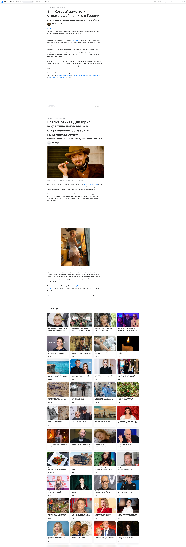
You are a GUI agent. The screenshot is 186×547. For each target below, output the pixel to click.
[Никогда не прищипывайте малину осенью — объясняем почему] (128, 393)
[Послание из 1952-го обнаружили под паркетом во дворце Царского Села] (58, 393)
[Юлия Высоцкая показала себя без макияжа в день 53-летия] (58, 532)
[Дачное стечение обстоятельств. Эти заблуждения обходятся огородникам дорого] (58, 509)
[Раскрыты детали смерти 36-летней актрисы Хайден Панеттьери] (105, 509)
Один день (74, 40)
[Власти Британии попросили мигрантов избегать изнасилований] (105, 416)
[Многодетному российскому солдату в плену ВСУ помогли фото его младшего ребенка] (81, 324)
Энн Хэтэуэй (51, 29)
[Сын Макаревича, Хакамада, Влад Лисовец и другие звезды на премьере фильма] (128, 532)
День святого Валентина (56, 77)
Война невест (94, 75)
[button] (75, 162)
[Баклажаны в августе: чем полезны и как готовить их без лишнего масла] (58, 463)
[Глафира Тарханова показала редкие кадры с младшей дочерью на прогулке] (58, 347)
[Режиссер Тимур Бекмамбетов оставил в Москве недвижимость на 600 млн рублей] (81, 439)
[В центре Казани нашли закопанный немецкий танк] (58, 416)
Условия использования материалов (167, 545)
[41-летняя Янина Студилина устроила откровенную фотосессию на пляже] (58, 486)
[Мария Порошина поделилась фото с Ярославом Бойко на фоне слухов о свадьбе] (128, 324)
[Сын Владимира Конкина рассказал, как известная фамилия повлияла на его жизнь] (128, 439)
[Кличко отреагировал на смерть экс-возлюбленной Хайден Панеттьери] (105, 532)
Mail (2, 545)
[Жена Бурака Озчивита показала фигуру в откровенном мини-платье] (58, 439)
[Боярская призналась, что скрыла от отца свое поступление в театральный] (81, 486)
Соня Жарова (55, 142)
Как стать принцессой (81, 75)
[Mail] (2, 1)
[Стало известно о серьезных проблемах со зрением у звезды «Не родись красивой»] (81, 509)
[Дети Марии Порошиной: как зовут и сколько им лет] (105, 324)
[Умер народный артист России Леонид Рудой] (128, 347)
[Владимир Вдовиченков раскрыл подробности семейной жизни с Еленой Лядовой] (81, 370)
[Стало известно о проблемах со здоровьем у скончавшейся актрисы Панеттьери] (58, 324)
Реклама (12, 545)
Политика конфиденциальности (152, 545)
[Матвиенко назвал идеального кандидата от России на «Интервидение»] (128, 486)
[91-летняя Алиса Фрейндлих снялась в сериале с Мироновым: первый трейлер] (81, 347)
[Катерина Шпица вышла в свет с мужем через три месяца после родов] (128, 509)
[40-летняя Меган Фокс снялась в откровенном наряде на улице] (105, 463)
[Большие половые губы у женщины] (105, 347)
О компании (6, 545)
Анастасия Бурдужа (57, 23)
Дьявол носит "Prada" (64, 75)
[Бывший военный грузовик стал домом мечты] (81, 463)
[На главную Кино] (5, 1)
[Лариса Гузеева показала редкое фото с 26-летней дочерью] (128, 370)
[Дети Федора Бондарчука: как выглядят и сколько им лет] (105, 486)
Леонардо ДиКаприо (91, 184)
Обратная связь (180, 545)
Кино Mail (63, 7)
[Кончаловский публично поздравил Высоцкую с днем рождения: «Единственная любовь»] (81, 532)
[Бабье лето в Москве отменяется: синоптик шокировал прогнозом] (81, 393)
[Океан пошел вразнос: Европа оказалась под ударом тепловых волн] (58, 370)
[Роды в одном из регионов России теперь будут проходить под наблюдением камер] (105, 393)
